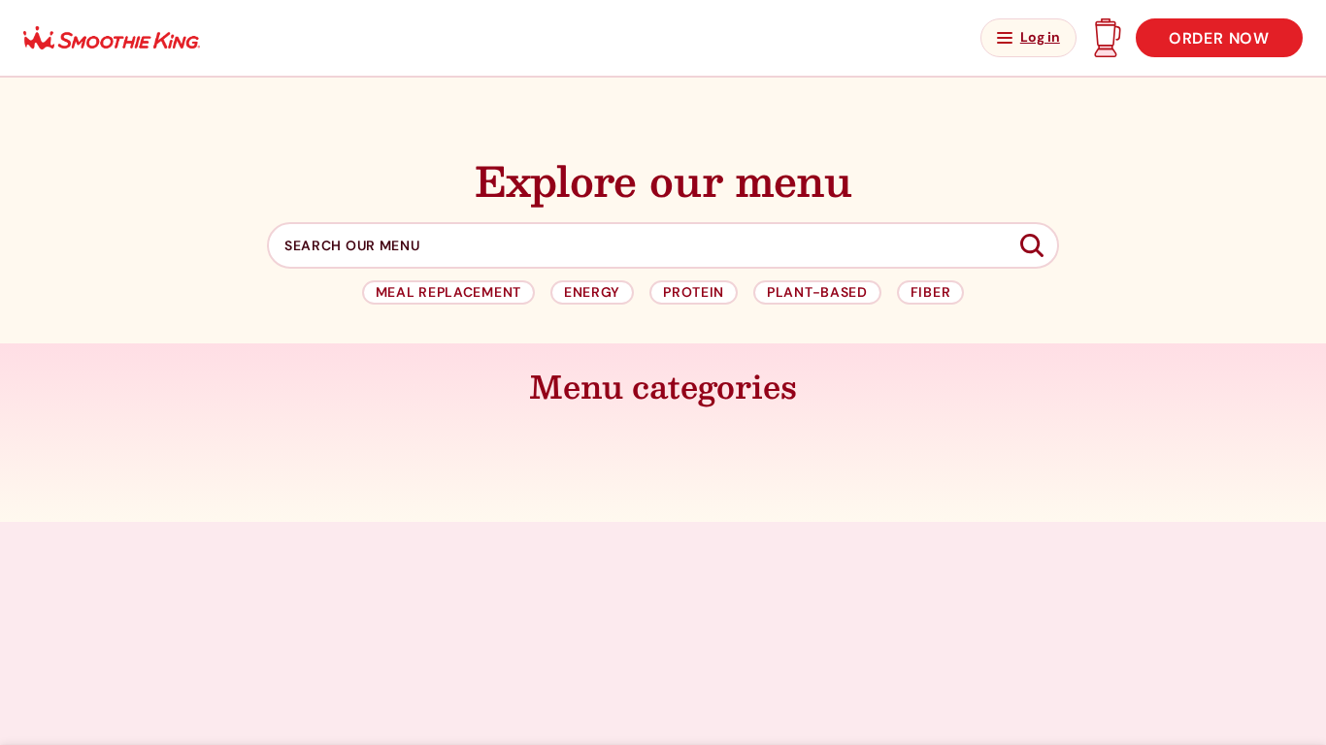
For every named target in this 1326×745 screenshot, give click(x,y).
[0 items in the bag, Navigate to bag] (1106, 37)
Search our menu (352, 246)
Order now (1219, 38)
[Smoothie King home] (111, 38)
